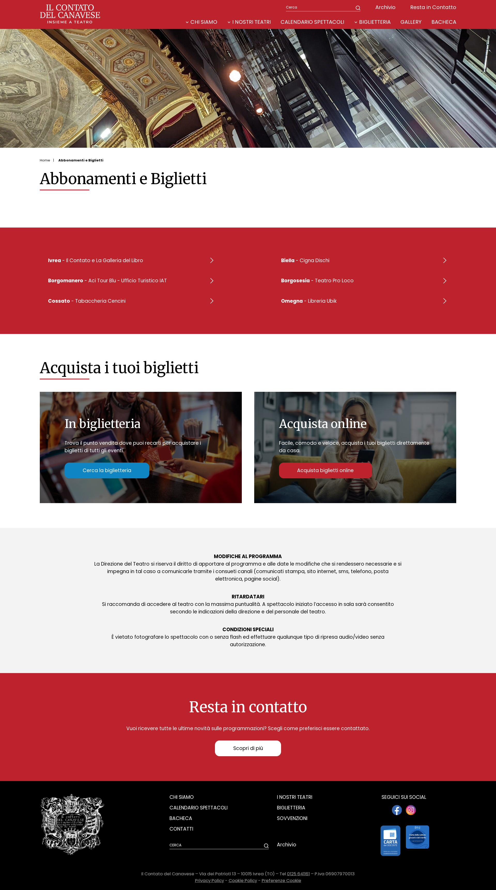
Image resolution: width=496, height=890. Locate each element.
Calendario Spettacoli (312, 22)
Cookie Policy (243, 880)
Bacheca (443, 22)
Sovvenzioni (292, 818)
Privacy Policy (209, 880)
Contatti (181, 828)
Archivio (385, 7)
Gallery (411, 22)
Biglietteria (375, 22)
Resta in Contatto (433, 7)
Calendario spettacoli (198, 807)
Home (45, 160)
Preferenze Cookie (281, 880)
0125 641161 (298, 874)
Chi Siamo (203, 22)
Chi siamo (181, 797)
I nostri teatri (251, 22)
